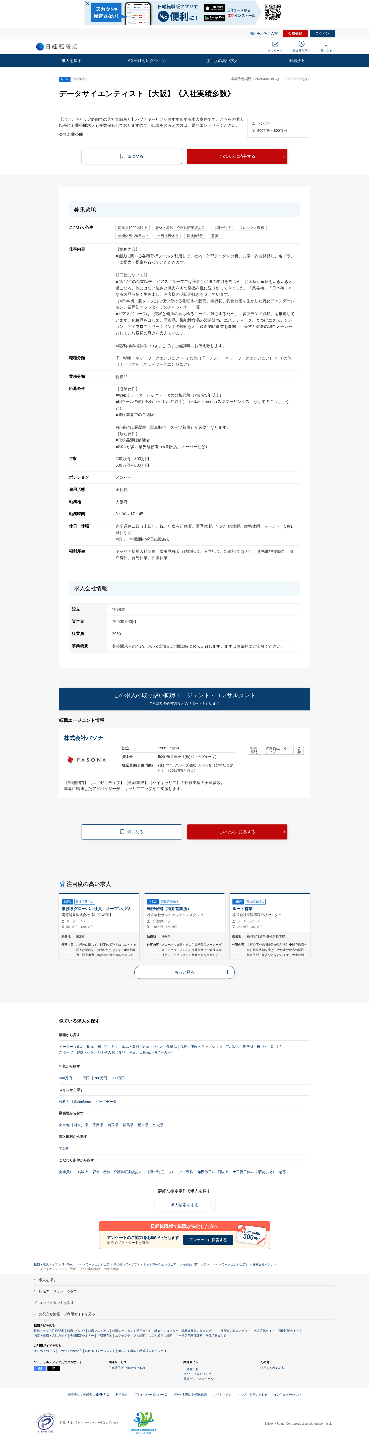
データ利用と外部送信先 (190, 1394)
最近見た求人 (301, 50)
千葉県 (98, 1125)
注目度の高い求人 (222, 60)
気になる (326, 50)
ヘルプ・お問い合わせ (252, 1394)
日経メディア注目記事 (49, 1331)
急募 (282, 1172)
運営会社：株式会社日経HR (87, 1394)
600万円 (83, 1078)
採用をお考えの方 (264, 33)
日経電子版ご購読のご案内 (127, 1368)
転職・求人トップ (46, 1264)
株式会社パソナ (263, 1264)
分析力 (64, 1102)
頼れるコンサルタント (100, 1351)
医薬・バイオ (152, 1047)
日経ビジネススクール (198, 1378)
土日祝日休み (243, 1172)
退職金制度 (155, 1172)
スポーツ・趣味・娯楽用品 (80, 1052)
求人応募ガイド (264, 1331)
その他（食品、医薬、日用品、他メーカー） (139, 1052)
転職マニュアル (98, 1331)
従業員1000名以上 (73, 1172)
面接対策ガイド (288, 1331)
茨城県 (158, 1125)
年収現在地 (104, 1335)
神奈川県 (81, 1125)
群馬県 (128, 1125)
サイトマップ (222, 1394)
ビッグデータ (105, 1102)
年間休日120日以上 (213, 1172)
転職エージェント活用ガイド (131, 1331)
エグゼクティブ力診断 (130, 1335)
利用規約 (121, 1394)
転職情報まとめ (216, 1335)
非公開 (64, 1148)
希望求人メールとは (152, 1351)
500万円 (65, 1078)
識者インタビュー (166, 1331)
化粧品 (171, 1047)
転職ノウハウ (76, 1331)
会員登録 (295, 33)
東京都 (64, 1125)
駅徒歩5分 (266, 1172)
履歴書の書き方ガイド (236, 1331)
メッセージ (275, 50)
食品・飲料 (130, 1047)
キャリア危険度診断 (189, 1335)
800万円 (118, 1078)
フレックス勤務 (180, 1172)
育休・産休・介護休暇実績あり (117, 1172)
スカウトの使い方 (70, 1351)
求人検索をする (184, 1205)
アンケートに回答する (208, 1240)
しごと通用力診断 (160, 1335)
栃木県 (143, 1125)
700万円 (100, 1078)
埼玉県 (113, 1125)
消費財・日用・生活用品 (262, 1047)
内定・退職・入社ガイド (50, 1335)
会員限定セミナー (82, 1335)
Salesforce (82, 1102)
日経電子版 (191, 1369)
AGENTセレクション (147, 60)
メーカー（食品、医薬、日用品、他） (89, 1047)
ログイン (322, 33)
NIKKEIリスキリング (197, 1374)
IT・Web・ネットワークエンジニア (86, 1264)
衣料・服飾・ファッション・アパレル (210, 1047)
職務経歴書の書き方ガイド (199, 1331)
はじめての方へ (44, 1351)
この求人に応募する (237, 156)
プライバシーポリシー (149, 1394)
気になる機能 (127, 1351)
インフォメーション (287, 1394)
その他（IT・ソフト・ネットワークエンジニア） (146, 1264)
